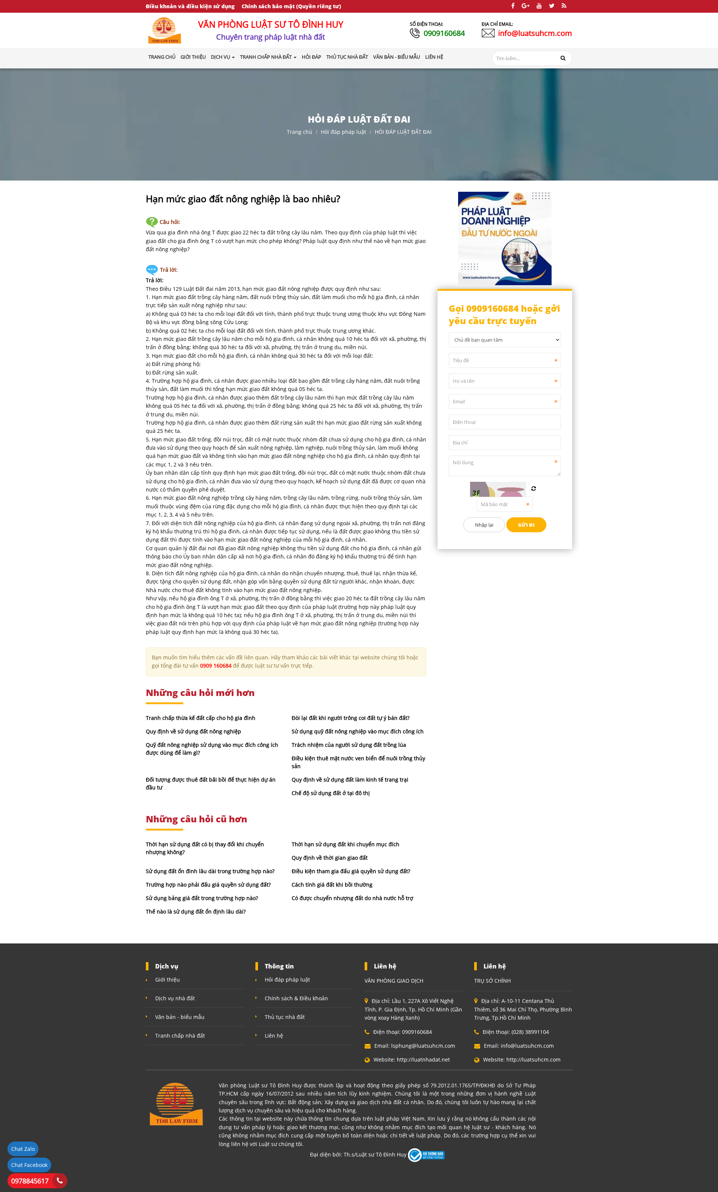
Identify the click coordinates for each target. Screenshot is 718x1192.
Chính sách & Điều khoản (296, 998)
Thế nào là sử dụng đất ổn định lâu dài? (196, 911)
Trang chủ (161, 56)
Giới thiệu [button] (193, 56)
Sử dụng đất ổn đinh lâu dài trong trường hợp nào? (210, 871)
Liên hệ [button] (434, 56)
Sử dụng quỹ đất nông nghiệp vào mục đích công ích (358, 731)
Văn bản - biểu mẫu (180, 1016)
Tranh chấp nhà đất (180, 1035)
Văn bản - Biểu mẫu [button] (396, 56)
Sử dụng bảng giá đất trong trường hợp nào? (202, 898)
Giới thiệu (167, 979)
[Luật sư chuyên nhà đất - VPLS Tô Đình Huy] (165, 29)
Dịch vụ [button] (221, 56)
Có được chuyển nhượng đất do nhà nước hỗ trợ (352, 898)
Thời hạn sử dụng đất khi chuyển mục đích (345, 844)
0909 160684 (215, 665)
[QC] (505, 237)
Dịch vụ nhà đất (175, 998)
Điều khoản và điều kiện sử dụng (190, 6)
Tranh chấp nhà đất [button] (266, 56)
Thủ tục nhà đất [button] (347, 56)
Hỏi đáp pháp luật (343, 131)
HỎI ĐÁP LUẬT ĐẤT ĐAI (403, 131)
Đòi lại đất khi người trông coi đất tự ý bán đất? (350, 717)
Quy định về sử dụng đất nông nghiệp (193, 731)
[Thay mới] (533, 488)
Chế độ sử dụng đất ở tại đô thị (331, 793)
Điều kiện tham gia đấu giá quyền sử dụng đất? (351, 871)
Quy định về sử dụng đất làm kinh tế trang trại (350, 779)
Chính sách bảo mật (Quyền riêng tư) (291, 6)
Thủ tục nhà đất (285, 1016)
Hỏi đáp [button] (311, 56)
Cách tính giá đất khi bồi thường (332, 884)
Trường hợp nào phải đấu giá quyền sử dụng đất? (208, 884)
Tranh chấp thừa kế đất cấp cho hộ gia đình (200, 717)
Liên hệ (274, 1035)
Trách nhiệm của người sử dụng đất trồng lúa (349, 744)
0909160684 (444, 33)
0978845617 (30, 1180)
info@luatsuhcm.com (535, 33)
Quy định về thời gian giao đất (330, 857)
